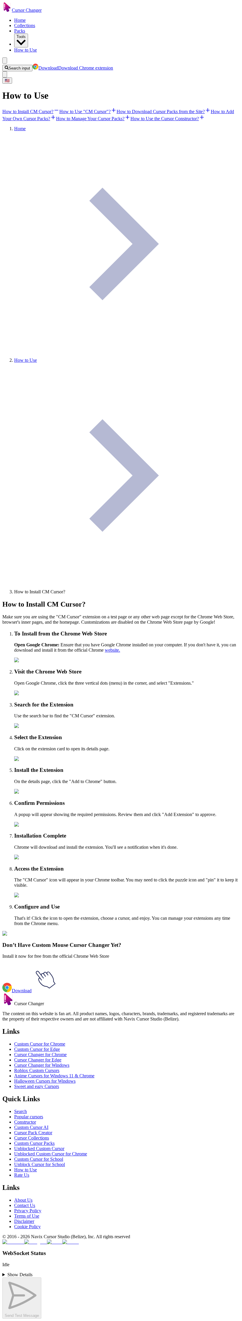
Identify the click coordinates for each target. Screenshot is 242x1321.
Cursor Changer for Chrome (40, 1054)
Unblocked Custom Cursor (39, 1148)
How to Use (25, 49)
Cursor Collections (31, 1137)
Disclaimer (24, 1221)
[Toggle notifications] (4, 74)
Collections (24, 25)
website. (112, 650)
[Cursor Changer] (7, 10)
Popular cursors (28, 1116)
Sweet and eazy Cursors (36, 1086)
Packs (19, 30)
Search (20, 1111)
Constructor (25, 1121)
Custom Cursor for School (38, 1159)
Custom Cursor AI (31, 1127)
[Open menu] (4, 60)
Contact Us (24, 1205)
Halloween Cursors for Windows (45, 1081)
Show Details (19, 1274)
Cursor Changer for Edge (37, 1059)
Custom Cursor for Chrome (39, 1043)
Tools (21, 36)
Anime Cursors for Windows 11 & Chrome (54, 1075)
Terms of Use (26, 1215)
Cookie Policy (27, 1226)
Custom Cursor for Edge (37, 1049)
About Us (23, 1200)
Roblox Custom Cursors (36, 1070)
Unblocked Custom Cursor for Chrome (50, 1153)
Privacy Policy (27, 1210)
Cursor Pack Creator (33, 1132)
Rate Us (21, 1175)
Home (20, 20)
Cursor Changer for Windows (41, 1065)
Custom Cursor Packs (34, 1143)
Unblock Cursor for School (39, 1164)
